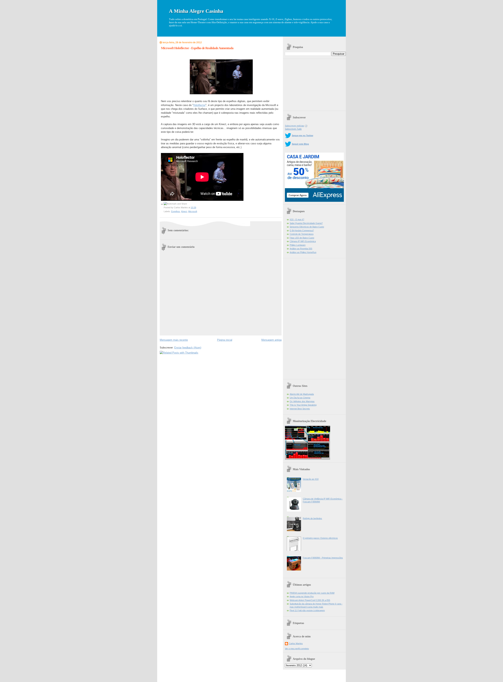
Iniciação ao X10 (311, 479)
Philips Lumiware (298, 245)
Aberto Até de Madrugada (302, 394)
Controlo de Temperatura (301, 234)
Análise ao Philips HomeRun (303, 252)
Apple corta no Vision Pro (302, 596)
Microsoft (192, 211)
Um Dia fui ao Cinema (300, 397)
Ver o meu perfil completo (297, 648)
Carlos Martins (296, 643)
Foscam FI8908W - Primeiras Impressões (323, 558)
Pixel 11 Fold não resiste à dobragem (307, 610)
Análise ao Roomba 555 (301, 248)
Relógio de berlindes (312, 518)
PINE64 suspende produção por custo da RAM (312, 593)
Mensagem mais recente (174, 339)
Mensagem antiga (271, 339)
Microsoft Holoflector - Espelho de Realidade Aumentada (197, 48)
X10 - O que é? (297, 219)
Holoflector (199, 105)
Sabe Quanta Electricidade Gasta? (306, 223)
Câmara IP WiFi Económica (303, 241)
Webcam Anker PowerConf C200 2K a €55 (310, 600)
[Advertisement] (314, 83)
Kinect (184, 211)
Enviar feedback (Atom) (187, 347)
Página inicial (224, 339)
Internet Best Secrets (300, 408)
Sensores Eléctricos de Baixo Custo (307, 227)
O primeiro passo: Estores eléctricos (320, 538)
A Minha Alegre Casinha (196, 11)
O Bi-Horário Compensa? (302, 230)
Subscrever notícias (294, 125)
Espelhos (175, 211)
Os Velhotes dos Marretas (302, 401)
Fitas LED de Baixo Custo (302, 238)
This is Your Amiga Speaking (303, 405)
